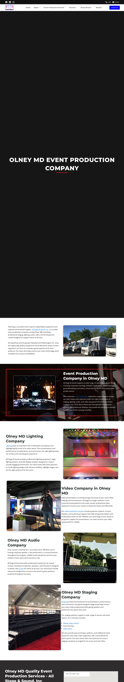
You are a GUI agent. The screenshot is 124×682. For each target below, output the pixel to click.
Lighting (9, 446)
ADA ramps (67, 628)
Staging (64, 602)
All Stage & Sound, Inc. (40, 329)
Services (72, 7)
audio (21, 568)
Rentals (99, 7)
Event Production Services (54, 7)
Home (28, 7)
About (36, 7)
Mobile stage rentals (71, 623)
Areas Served (86, 7)
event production (81, 396)
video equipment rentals (74, 511)
